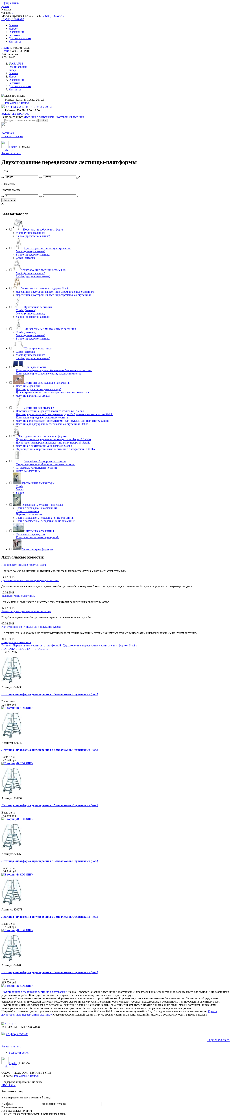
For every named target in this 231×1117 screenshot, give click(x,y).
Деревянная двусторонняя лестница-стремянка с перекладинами (55, 291)
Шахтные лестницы (28, 470)
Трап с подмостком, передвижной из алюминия (45, 520)
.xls (6, 150)
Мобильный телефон (54, 1103)
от (2, 177)
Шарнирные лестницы (38, 348)
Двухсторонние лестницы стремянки (43, 269)
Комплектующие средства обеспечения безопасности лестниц (54, 370)
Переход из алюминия (29, 514)
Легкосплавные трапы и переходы (42, 504)
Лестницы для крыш (28, 385)
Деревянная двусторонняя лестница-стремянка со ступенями (53, 294)
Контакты (15, 41)
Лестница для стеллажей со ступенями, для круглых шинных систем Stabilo (62, 420)
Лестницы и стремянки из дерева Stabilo (45, 288)
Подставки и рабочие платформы (43, 229)
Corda (19, 486)
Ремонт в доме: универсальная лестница (26, 611)
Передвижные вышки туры (38, 482)
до (40, 177)
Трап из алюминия (27, 511)
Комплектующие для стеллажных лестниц (42, 417)
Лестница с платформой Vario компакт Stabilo (44, 445)
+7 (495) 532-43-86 (52, 15)
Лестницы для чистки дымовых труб (38, 389)
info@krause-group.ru (17, 102)
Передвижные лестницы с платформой (43, 436)
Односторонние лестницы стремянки (47, 248)
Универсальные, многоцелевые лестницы (50, 328)
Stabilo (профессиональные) (33, 236)
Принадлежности (35, 367)
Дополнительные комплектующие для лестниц (30, 580)
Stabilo (20, 492)
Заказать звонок (11, 153)
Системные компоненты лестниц (36, 467)
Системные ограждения (39, 530)
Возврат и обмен (19, 1052)
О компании (16, 31)
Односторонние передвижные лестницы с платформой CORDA (55, 449)
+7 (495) (17, 1034)
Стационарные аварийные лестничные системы (45, 464)
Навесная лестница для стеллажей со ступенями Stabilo (50, 411)
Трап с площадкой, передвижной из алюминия (44, 517)
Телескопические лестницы (18, 595)
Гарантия (14, 35)
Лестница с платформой (39, 116)
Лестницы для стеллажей (39, 407)
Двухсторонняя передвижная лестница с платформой (34, 991)
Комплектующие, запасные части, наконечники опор (48, 373)
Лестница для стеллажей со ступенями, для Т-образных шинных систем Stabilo (64, 414)
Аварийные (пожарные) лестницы (45, 461)
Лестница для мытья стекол (33, 395)
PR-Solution (8, 1085)
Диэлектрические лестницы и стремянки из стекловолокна (52, 392)
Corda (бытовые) (26, 257)
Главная (13, 25)
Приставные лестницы (38, 307)
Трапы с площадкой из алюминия (36, 507)
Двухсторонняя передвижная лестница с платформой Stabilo (53, 442)
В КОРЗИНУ (25, 707)
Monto (19, 489)
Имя (4, 1103)
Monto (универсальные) (30, 232)
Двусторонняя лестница (69, 116)
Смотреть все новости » (16, 642)
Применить (9, 200)
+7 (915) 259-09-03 (12, 19)
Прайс (5, 47)
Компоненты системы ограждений (37, 537)
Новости (14, 28)
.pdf (13, 150)
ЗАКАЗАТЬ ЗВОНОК (15, 113)
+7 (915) (218, 1040)
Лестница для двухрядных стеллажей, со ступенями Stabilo (52, 423)
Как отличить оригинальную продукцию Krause (31, 626)
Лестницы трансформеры (37, 549)
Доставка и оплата (20, 38)
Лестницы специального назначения (46, 382)
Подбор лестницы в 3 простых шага (23, 564)
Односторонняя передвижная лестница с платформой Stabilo (53, 439)
